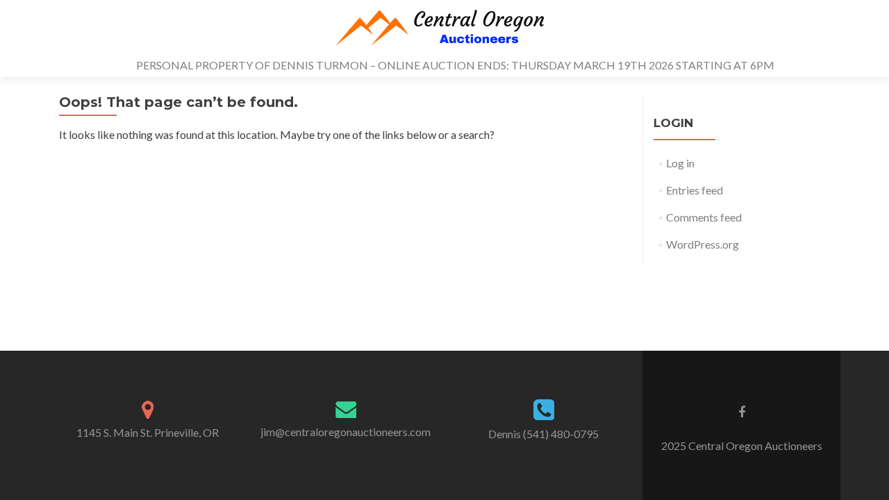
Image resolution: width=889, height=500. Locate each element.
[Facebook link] (741, 411)
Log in (680, 162)
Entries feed (694, 190)
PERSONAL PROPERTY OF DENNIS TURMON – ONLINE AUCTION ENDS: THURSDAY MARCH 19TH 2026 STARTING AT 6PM (455, 65)
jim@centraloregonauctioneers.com (345, 431)
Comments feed (704, 217)
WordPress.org (702, 244)
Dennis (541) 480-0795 (543, 433)
